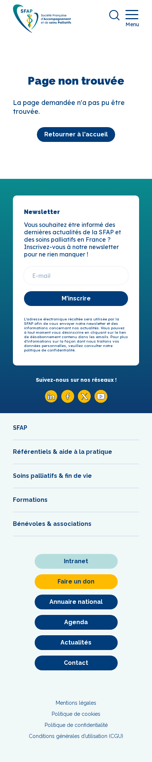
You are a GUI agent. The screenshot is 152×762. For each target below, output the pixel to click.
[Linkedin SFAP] (51, 400)
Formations (30, 499)
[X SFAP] (84, 400)
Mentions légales (76, 703)
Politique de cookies (76, 714)
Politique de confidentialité (76, 725)
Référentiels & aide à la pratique (62, 451)
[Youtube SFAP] (100, 400)
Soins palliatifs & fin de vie (52, 475)
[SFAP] (42, 30)
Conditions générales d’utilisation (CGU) (76, 736)
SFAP (20, 427)
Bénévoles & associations (52, 523)
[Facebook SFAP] (67, 400)
